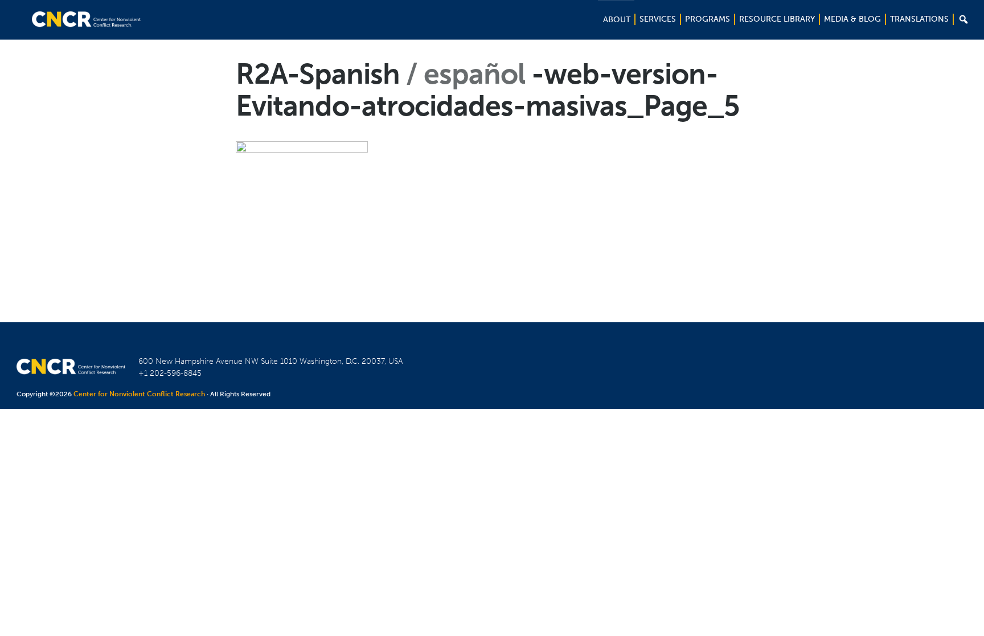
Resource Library (777, 19)
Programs (707, 19)
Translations (919, 19)
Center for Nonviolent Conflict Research (139, 394)
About (616, 19)
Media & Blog (852, 19)
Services (657, 19)
